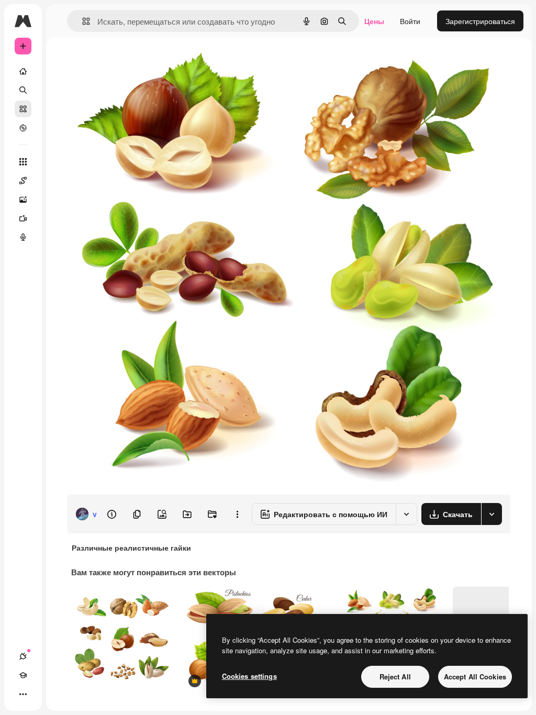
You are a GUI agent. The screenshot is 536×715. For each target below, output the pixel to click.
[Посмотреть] (23, 127)
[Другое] (23, 694)
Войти (410, 21)
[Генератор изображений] (23, 199)
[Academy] (23, 675)
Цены (374, 21)
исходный (137, 61)
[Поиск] (23, 90)
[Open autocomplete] (82, 21)
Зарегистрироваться (480, 21)
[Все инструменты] (23, 161)
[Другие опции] (237, 514)
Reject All (395, 677)
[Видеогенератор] (23, 218)
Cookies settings (249, 676)
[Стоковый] (23, 108)
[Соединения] (23, 656)
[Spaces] (23, 180)
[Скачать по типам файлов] (491, 514)
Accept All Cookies (475, 677)
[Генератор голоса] (23, 237)
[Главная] (23, 71)
